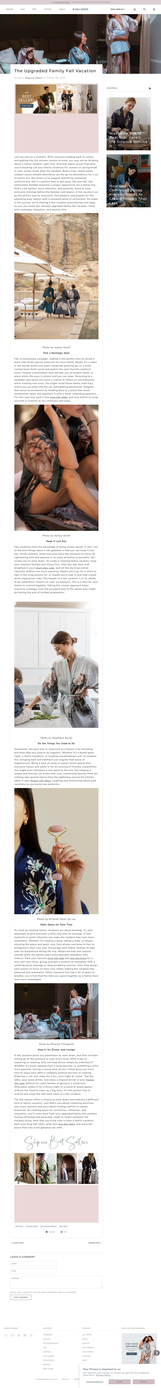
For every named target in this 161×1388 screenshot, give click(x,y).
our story (87, 1334)
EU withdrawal (50, 1343)
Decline (144, 1382)
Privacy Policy (103, 1375)
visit (85, 1360)
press (85, 1339)
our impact (88, 1347)
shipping (47, 1334)
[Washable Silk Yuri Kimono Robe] (56, 913)
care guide (48, 1356)
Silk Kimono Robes (48, 1226)
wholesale (48, 1360)
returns (47, 1339)
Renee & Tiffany (33, 78)
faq (45, 1347)
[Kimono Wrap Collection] (56, 338)
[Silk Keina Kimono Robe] (56, 727)
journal (86, 1343)
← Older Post (17, 1243)
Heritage (19, 1226)
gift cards (48, 1369)
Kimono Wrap (31, 1226)
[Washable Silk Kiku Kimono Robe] (56, 530)
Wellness (63, 1226)
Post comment (21, 1297)
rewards (87, 1356)
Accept (119, 1382)
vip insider (88, 1352)
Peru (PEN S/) (117, 9)
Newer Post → (95, 1243)
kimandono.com (45, 1379)
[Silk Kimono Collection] (56, 1038)
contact (47, 1352)
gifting (46, 1364)
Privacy (66, 1379)
